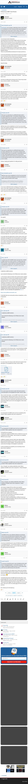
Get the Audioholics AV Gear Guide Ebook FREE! (14, 655)
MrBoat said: (4, 532)
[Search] (26, 6)
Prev (9, 592)
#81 (26, 21)
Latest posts (3, 622)
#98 (26, 510)
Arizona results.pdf (5, 372)
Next (18, 592)
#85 (26, 144)
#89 (26, 254)
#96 (26, 456)
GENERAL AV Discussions (7, 640)
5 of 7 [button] (14, 592)
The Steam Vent (6, 632)
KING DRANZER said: (6, 25)
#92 (26, 359)
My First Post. (6, 642)
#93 (26, 385)
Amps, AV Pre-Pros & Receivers (8, 627)
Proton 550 (5, 625)
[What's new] (24, 6)
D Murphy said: (5, 112)
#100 (26, 557)
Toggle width (4, 778)
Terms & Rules (24, 781)
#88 (26, 225)
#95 (26, 422)
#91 (26, 331)
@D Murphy (4, 27)
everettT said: (4, 561)
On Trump (5, 629)
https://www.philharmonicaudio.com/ (9, 292)
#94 (26, 410)
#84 (26, 109)
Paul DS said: (4, 426)
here (21, 289)
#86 (26, 169)
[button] (1, 7)
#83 (26, 89)
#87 (26, 203)
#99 (26, 529)
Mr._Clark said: (5, 310)
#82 (26, 71)
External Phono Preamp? (8, 638)
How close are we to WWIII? (9, 634)
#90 (26, 307)
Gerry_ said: (4, 257)
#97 (26, 476)
